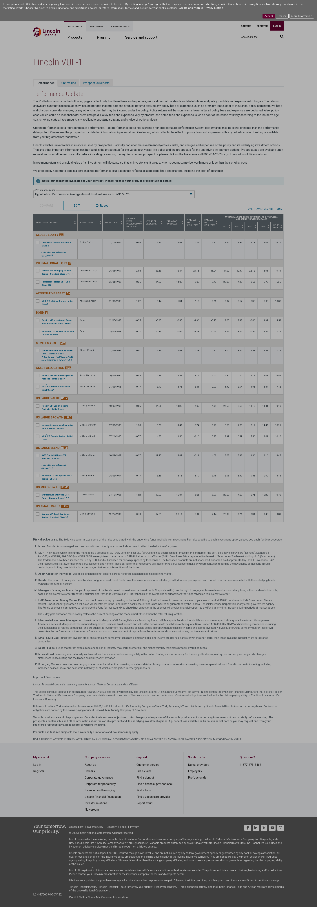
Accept (269, 16)
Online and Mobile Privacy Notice (201, 8)
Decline (282, 16)
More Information (301, 16)
